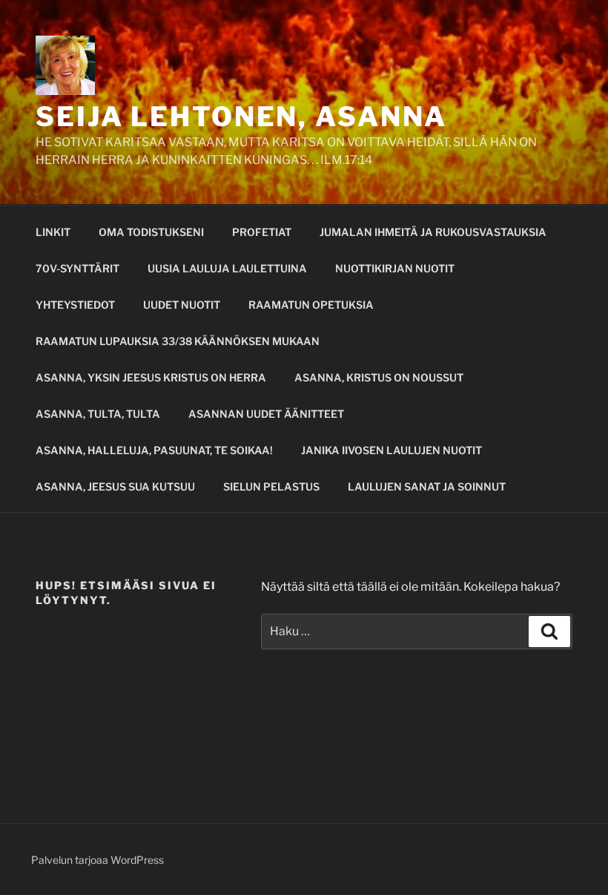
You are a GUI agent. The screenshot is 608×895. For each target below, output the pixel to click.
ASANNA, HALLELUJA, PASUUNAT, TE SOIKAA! (154, 450)
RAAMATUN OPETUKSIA (311, 304)
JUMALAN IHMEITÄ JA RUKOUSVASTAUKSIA (433, 232)
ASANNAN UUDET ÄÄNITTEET (266, 413)
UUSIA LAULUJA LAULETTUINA (227, 268)
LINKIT (53, 232)
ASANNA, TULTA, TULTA (98, 413)
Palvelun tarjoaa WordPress (97, 859)
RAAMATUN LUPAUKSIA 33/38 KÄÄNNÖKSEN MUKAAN (178, 341)
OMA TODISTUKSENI (151, 232)
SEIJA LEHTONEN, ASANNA (241, 116)
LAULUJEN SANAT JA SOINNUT (427, 486)
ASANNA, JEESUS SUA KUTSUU (115, 486)
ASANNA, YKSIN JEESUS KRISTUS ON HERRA (151, 377)
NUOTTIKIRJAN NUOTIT (395, 268)
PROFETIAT (261, 232)
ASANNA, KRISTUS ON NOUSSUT (378, 377)
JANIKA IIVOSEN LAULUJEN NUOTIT (391, 450)
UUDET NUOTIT (181, 304)
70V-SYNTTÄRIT (77, 268)
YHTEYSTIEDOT (75, 304)
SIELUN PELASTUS (271, 486)
